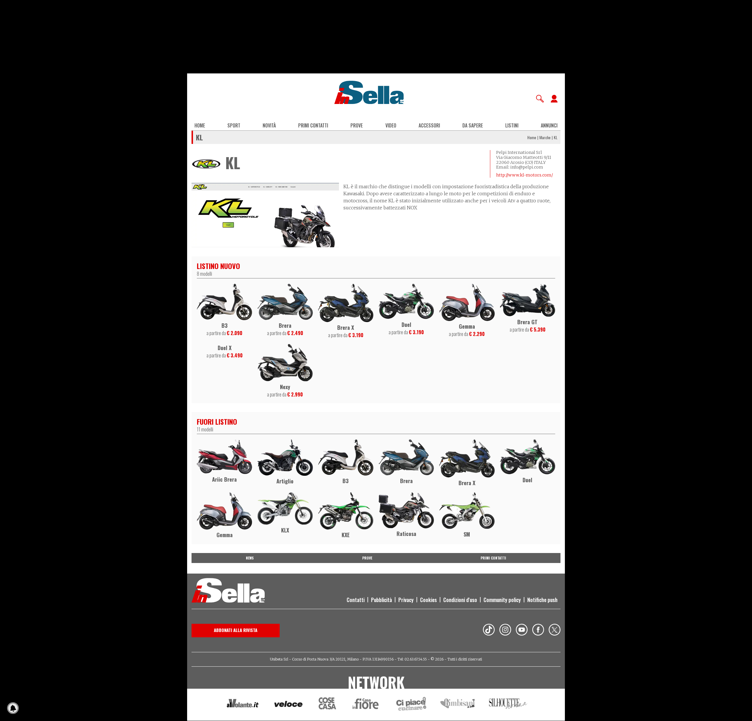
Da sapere (472, 125)
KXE (346, 535)
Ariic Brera (224, 479)
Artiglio (284, 481)
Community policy (502, 599)
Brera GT (527, 322)
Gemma (467, 326)
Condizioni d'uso (460, 599)
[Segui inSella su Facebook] (538, 630)
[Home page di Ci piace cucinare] (411, 704)
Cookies (428, 599)
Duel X (224, 348)
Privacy (406, 599)
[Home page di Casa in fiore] (366, 705)
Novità (269, 125)
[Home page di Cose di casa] (326, 705)
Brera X (345, 327)
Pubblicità (381, 599)
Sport (233, 125)
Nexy (285, 387)
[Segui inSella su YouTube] (522, 630)
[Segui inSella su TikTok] (489, 630)
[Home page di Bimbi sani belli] (457, 704)
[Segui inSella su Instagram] (505, 630)
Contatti (356, 599)
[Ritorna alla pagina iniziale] (228, 591)
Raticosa (406, 533)
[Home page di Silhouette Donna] (508, 704)
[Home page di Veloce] (289, 704)
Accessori (429, 125)
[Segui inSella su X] (554, 630)
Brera (285, 325)
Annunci (549, 125)
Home (199, 125)
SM (467, 534)
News (250, 557)
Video (390, 125)
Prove (356, 125)
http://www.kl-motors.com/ (524, 175)
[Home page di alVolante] (243, 704)
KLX (285, 530)
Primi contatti (313, 125)
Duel (406, 324)
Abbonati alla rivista (235, 630)
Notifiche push (542, 599)
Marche (544, 137)
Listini (511, 125)
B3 (224, 325)
